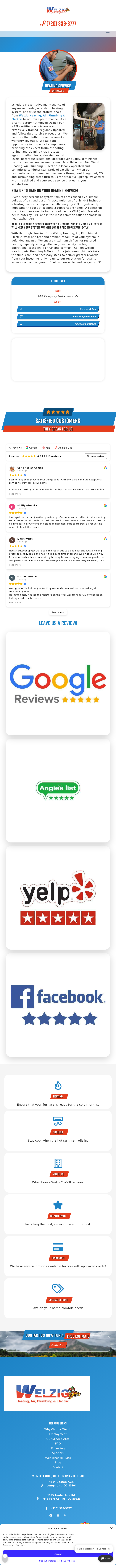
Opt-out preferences (49, 1561)
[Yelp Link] (65, 1515)
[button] (111, 1528)
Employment (58, 1434)
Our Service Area (58, 1439)
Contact (58, 1467)
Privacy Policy (68, 1561)
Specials (58, 1453)
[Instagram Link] (58, 1515)
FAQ (58, 1443)
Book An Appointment (84, 316)
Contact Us (58, 1345)
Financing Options (86, 323)
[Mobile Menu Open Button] (107, 34)
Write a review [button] (95, 456)
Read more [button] (15, 493)
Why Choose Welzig (58, 1429)
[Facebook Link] (50, 1515)
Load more (58, 612)
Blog (58, 1462)
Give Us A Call (88, 309)
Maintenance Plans (58, 1458)
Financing (58, 1448)
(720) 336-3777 (60, 23)
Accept (58, 1553)
